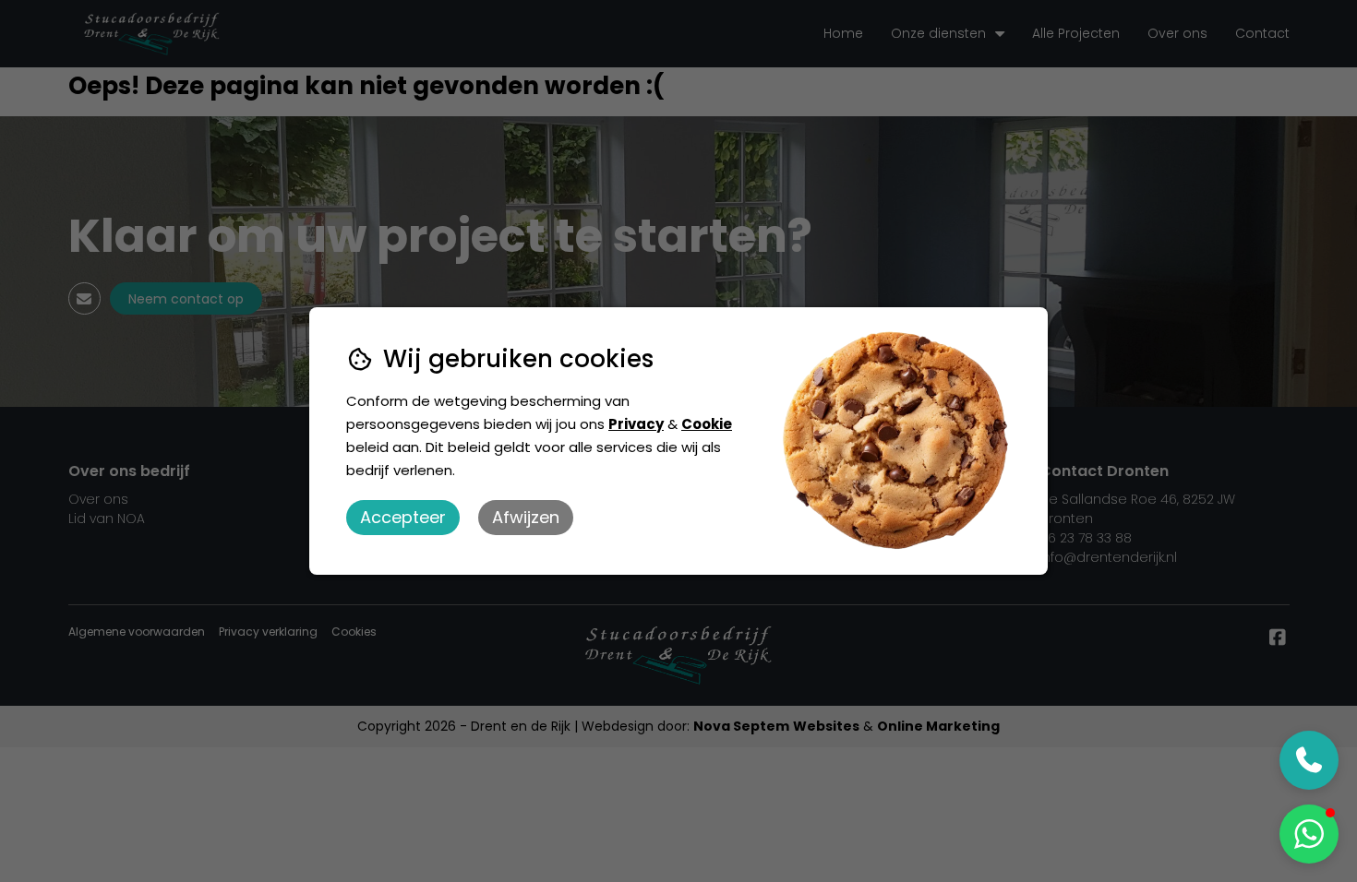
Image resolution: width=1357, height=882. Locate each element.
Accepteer (403, 517)
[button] (1309, 834)
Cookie (706, 424)
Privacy (636, 424)
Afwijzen (525, 517)
